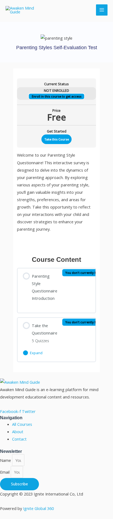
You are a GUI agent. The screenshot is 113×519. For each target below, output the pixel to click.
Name (6, 460)
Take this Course (56, 139)
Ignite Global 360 (38, 508)
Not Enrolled (56, 90)
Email (5, 472)
